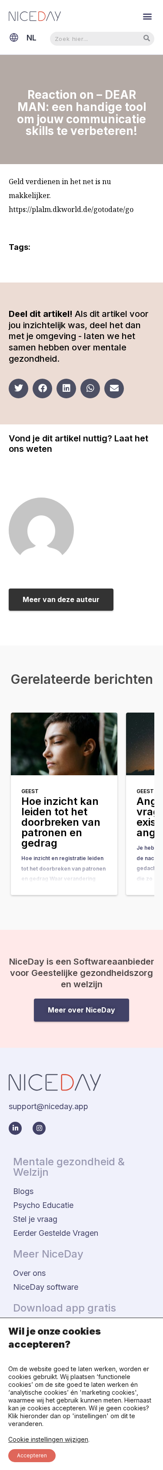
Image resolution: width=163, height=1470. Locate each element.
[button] (147, 16)
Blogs (23, 1191)
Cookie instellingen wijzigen (48, 1439)
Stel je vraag (35, 1219)
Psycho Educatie (43, 1205)
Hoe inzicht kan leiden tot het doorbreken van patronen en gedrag (60, 822)
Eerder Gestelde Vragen (55, 1233)
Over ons (29, 1273)
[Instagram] (39, 1128)
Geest (30, 791)
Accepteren (32, 1455)
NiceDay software (45, 1287)
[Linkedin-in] (15, 1128)
